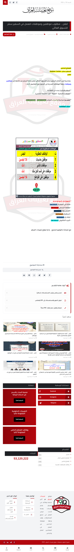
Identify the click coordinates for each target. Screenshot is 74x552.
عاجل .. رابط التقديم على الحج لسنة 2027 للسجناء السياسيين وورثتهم (21, 334)
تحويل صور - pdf (10, 502)
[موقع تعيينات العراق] (38, 11)
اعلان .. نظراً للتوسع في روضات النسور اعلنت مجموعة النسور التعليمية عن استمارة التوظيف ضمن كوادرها (55, 354)
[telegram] (10, 542)
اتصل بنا (26, 514)
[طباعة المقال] (24, 275)
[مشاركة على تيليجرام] (39, 275)
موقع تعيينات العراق (51, 542)
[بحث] (5, 2)
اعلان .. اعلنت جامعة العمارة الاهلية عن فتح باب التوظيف (22, 353)
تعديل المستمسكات (9, 518)
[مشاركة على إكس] (44, 275)
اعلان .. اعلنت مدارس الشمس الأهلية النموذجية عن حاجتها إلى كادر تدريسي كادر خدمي (55, 373)
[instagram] (4, 542)
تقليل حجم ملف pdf (10, 510)
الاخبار (67, 454)
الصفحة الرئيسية (39, 34)
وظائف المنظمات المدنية (62, 465)
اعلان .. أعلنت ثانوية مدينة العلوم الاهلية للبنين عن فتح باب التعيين (22, 373)
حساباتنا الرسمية (27, 502)
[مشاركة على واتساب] (34, 275)
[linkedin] (7, 542)
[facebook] (14, 542)
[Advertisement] (37, 51)
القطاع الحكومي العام (63, 458)
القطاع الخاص (65, 461)
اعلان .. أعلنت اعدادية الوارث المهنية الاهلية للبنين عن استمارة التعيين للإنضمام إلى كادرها (55, 334)
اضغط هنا (53, 204)
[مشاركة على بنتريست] (29, 275)
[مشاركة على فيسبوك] (49, 275)
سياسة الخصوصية (27, 509)
